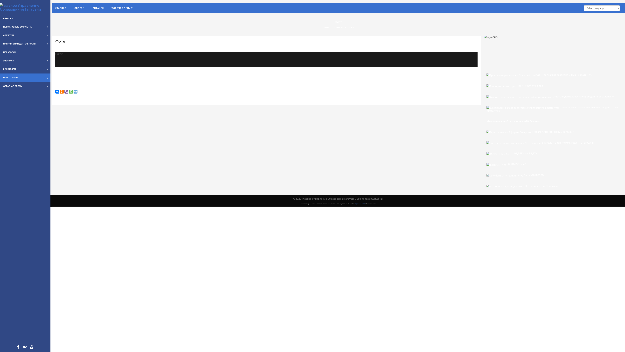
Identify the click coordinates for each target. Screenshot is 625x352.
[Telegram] (75, 92)
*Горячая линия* (122, 8)
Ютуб (31, 347)
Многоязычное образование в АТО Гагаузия (513, 121)
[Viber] (66, 92)
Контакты (97, 8)
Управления (359, 204)
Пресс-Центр (340, 27)
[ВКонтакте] (57, 92)
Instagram (25, 347)
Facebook (18, 347)
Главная (60, 8)
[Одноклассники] (62, 92)
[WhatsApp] (71, 92)
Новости (78, 8)
